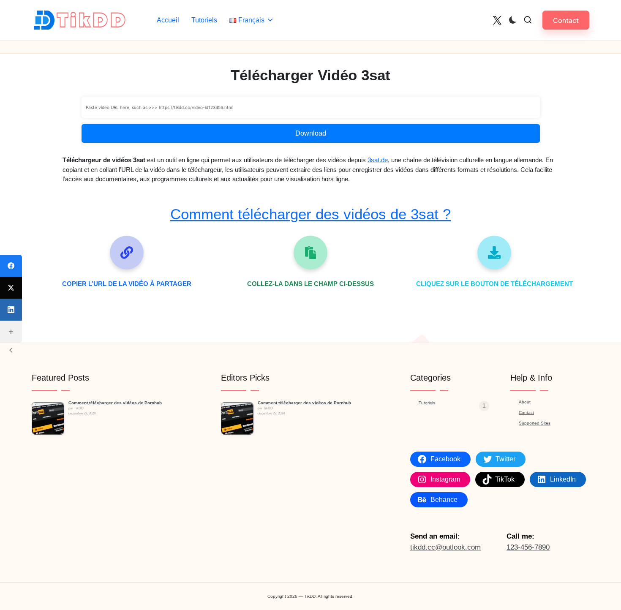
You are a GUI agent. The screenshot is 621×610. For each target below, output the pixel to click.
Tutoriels (427, 402)
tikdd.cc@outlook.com (445, 547)
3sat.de (378, 159)
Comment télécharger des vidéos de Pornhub (115, 402)
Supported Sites (534, 423)
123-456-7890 (528, 547)
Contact (526, 412)
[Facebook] (11, 266)
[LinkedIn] (11, 310)
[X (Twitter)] (11, 288)
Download (310, 133)
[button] (565, 20)
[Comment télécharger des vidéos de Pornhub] (48, 418)
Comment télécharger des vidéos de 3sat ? (310, 214)
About (525, 402)
